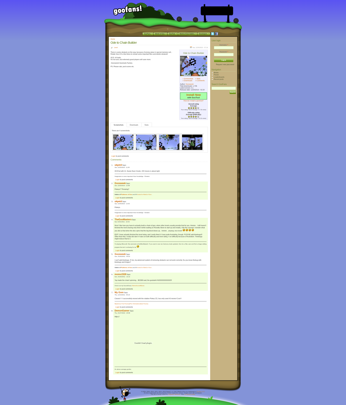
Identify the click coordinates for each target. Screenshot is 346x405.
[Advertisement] (217, 11)
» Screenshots (188, 79)
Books (216, 73)
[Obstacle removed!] (169, 135)
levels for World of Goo (144, 194)
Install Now (193, 94)
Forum (216, 75)
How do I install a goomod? (194, 101)
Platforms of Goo (126, 194)
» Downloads (187, 81)
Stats (146, 125)
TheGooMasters (123, 219)
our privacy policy (189, 394)
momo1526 (120, 274)
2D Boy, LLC (201, 391)
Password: (223, 52)
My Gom (119, 292)
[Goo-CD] (146, 135)
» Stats (197, 79)
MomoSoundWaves (138, 285)
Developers (203, 34)
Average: (193, 106)
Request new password (225, 64)
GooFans (147, 34)
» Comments (200, 81)
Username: (223, 45)
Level (116, 47)
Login (113, 156)
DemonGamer (122, 310)
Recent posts (219, 79)
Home (113, 39)
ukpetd (118, 165)
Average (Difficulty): (193, 115)
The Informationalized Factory (139, 303)
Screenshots (119, 125)
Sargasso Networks (174, 394)
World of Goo (160, 34)
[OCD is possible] (192, 135)
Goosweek (190, 84)
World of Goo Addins (186, 34)
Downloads (134, 125)
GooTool (172, 34)
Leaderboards (219, 77)
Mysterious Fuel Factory (122, 303)
